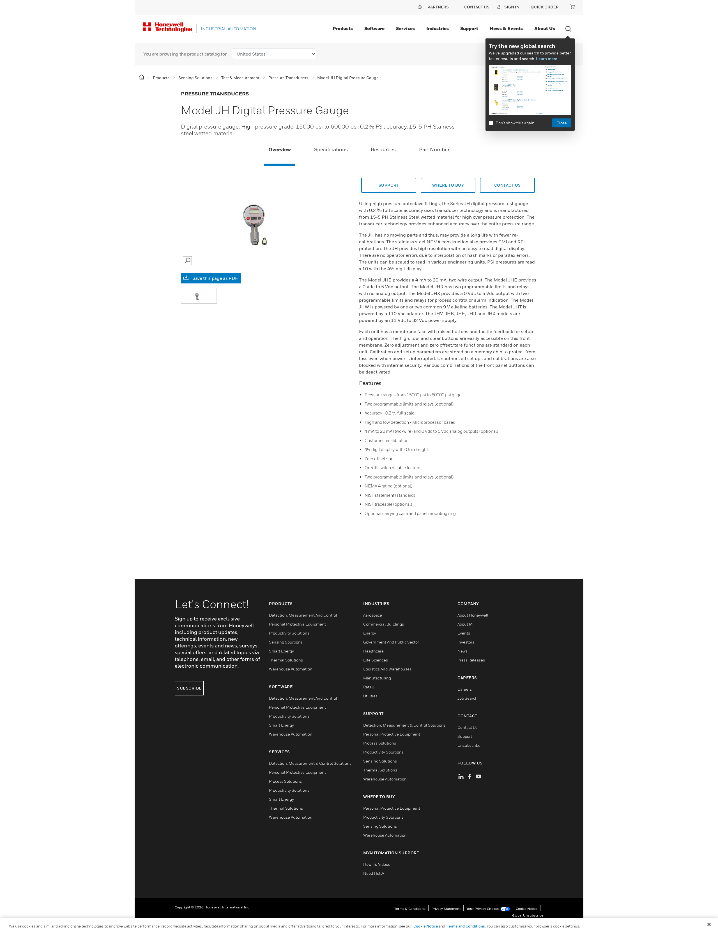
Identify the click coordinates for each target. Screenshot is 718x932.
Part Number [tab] (434, 149)
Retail (368, 686)
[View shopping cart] (572, 6)
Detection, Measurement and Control (303, 615)
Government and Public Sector (391, 642)
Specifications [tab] (331, 149)
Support (469, 28)
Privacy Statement (446, 908)
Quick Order (545, 6)
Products (343, 28)
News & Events (506, 28)
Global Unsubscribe (527, 915)
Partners (438, 6)
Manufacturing (377, 677)
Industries (437, 28)
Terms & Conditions (409, 908)
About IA (464, 624)
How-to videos (376, 864)
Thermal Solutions (286, 660)
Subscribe (189, 688)
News (462, 651)
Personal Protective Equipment (297, 624)
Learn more (546, 58)
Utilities (370, 695)
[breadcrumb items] (142, 77)
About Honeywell (472, 615)
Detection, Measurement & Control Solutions (310, 763)
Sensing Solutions (286, 642)
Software (374, 28)
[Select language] (419, 6)
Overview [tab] (279, 149)
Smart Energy (281, 651)
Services (405, 28)
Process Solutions (285, 781)
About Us (544, 28)
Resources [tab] (383, 149)
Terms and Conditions (466, 926)
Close (561, 122)
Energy (369, 633)
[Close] (709, 924)
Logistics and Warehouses (387, 669)
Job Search (467, 698)
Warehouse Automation (290, 669)
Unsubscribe (468, 745)
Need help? (373, 873)
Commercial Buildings (383, 624)
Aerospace (372, 615)
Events (463, 633)
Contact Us (467, 727)
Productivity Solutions (289, 633)
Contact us (507, 185)
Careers (464, 689)
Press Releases (471, 660)
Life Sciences (375, 660)
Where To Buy (448, 185)
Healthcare (373, 651)
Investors (465, 642)
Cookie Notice (526, 908)
